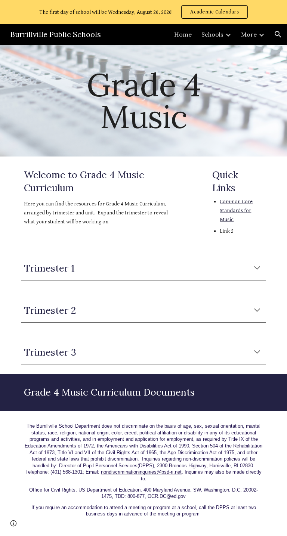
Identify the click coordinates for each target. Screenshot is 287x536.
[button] (278, 34)
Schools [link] (212, 34)
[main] (143, 101)
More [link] (249, 34)
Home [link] (183, 34)
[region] (143, 12)
